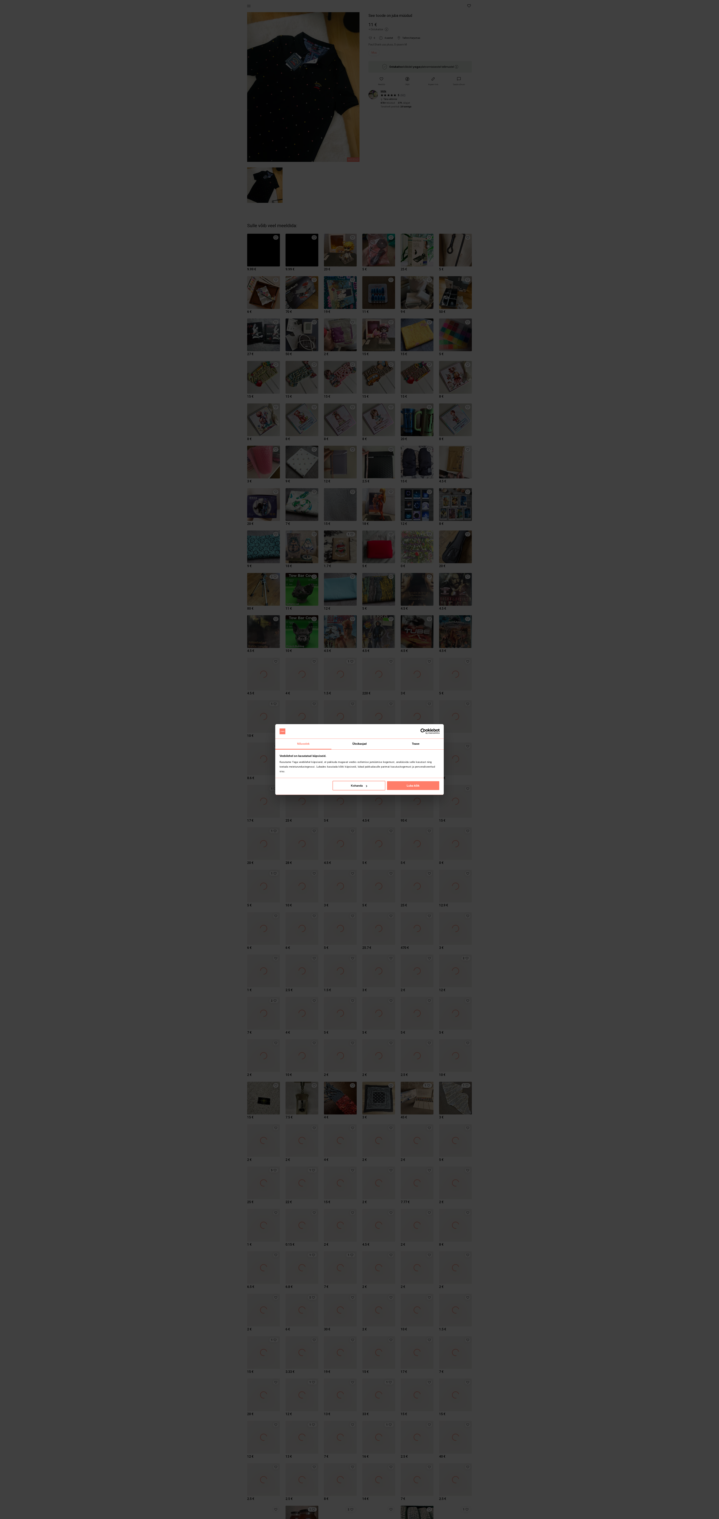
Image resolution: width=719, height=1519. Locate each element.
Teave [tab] (416, 743)
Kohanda (357, 785)
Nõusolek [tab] (303, 743)
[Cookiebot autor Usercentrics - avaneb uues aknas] (423, 731)
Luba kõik (413, 785)
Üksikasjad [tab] (359, 743)
